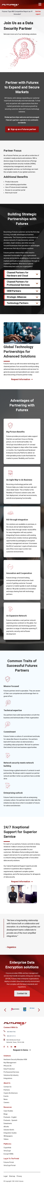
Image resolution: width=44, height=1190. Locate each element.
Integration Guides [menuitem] (10, 1133)
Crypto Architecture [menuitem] (11, 1093)
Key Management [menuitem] (10, 1063)
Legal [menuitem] (5, 1176)
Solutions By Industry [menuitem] (11, 1075)
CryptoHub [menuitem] (7, 1147)
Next (39, 1009)
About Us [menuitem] (7, 1083)
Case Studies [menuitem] (8, 1111)
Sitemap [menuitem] (12, 1176)
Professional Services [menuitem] (11, 1072)
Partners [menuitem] (7, 1090)
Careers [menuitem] (6, 1102)
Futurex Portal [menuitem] (9, 1162)
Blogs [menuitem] (6, 1114)
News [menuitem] (6, 1099)
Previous (5, 1009)
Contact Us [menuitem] (7, 1087)
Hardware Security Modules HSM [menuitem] (15, 1059)
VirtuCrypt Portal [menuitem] (9, 1165)
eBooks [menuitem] (6, 1126)
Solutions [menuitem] (7, 1056)
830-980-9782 (11, 1032)
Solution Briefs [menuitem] (9, 1130)
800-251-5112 (11, 1036)
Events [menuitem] (6, 1096)
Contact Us (22, 993)
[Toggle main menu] (39, 4)
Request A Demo (20, 1050)
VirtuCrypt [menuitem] (7, 1151)
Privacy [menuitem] (19, 1176)
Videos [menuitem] (6, 1139)
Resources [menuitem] (8, 1107)
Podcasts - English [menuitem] (10, 1117)
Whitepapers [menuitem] (8, 1136)
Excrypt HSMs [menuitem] (8, 1154)
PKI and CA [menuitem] (7, 1066)
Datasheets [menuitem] (8, 1123)
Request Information (20, 379)
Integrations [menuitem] (8, 1078)
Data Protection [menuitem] (9, 1069)
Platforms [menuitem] (7, 1144)
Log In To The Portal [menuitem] (11, 1158)
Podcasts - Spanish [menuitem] (10, 1120)
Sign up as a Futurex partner (23, 129)
